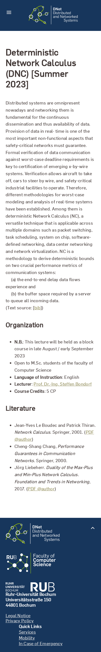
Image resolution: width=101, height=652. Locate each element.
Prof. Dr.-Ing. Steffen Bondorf (63, 384)
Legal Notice (18, 615)
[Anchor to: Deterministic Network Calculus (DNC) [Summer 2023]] (91, 68)
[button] (10, 15)
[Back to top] (93, 527)
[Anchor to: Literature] (42, 408)
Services (27, 632)
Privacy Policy (20, 621)
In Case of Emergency (41, 643)
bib (37, 308)
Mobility (27, 638)
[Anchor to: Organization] (49, 325)
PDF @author (41, 488)
